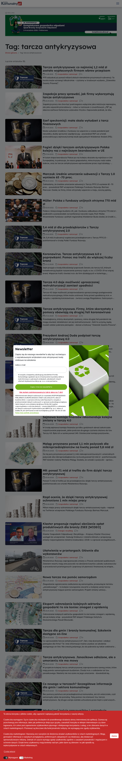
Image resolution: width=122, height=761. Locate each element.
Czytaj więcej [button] (9, 752)
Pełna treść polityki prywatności (27, 413)
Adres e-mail (20, 365)
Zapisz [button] (114, 736)
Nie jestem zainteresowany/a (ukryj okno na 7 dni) (41, 392)
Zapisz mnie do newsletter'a (41, 387)
